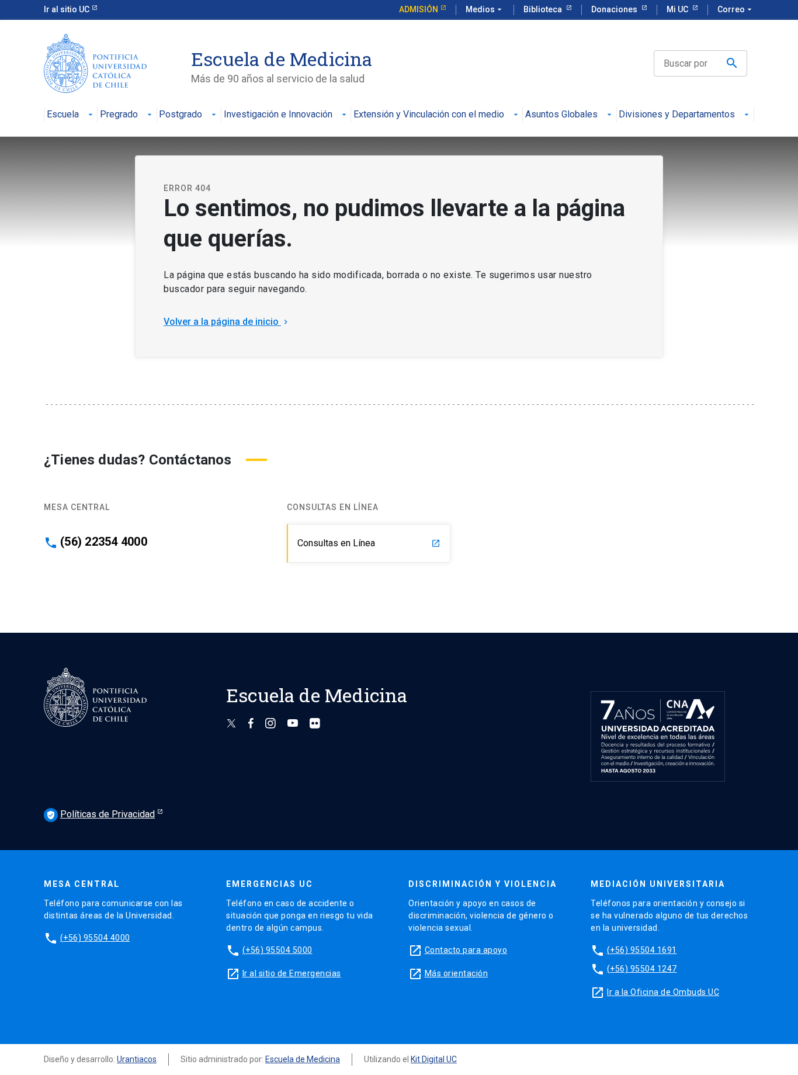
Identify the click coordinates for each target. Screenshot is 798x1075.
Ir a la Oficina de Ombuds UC (663, 992)
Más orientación (456, 973)
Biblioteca (543, 9)
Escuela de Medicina (302, 1059)
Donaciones (615, 9)
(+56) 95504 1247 (642, 969)
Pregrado (119, 115)
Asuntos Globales (561, 115)
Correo (735, 9)
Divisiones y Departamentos (677, 115)
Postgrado (180, 115)
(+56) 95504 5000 (277, 950)
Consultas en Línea (368, 543)
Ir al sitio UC (66, 9)
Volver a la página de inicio (227, 321)
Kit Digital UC (434, 1059)
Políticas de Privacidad (100, 814)
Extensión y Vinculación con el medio (428, 115)
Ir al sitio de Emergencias (291, 973)
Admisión (418, 9)
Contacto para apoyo (466, 950)
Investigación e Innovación (278, 115)
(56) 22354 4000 (103, 541)
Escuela (63, 115)
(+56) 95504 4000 (95, 937)
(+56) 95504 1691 (642, 950)
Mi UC (678, 9)
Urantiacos (137, 1059)
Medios (485, 9)
